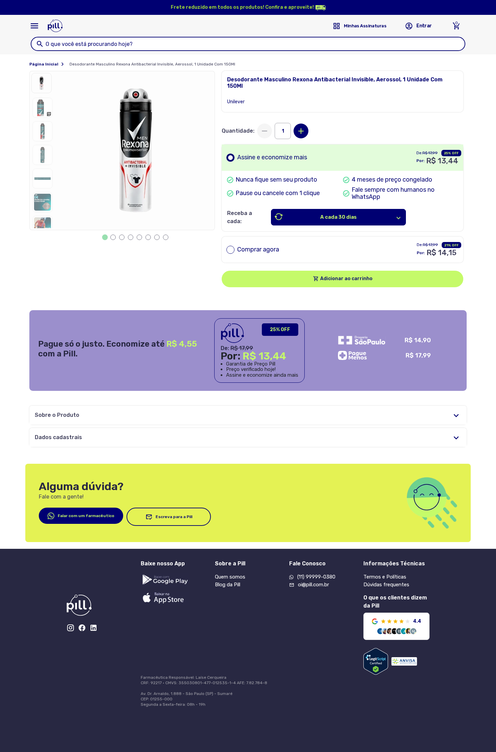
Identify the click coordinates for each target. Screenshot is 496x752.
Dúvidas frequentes (386, 585)
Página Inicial (43, 64)
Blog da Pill (227, 585)
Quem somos (230, 577)
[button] (43, 85)
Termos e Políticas (384, 577)
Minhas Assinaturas (365, 25)
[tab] (105, 237)
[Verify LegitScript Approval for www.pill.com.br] (375, 661)
